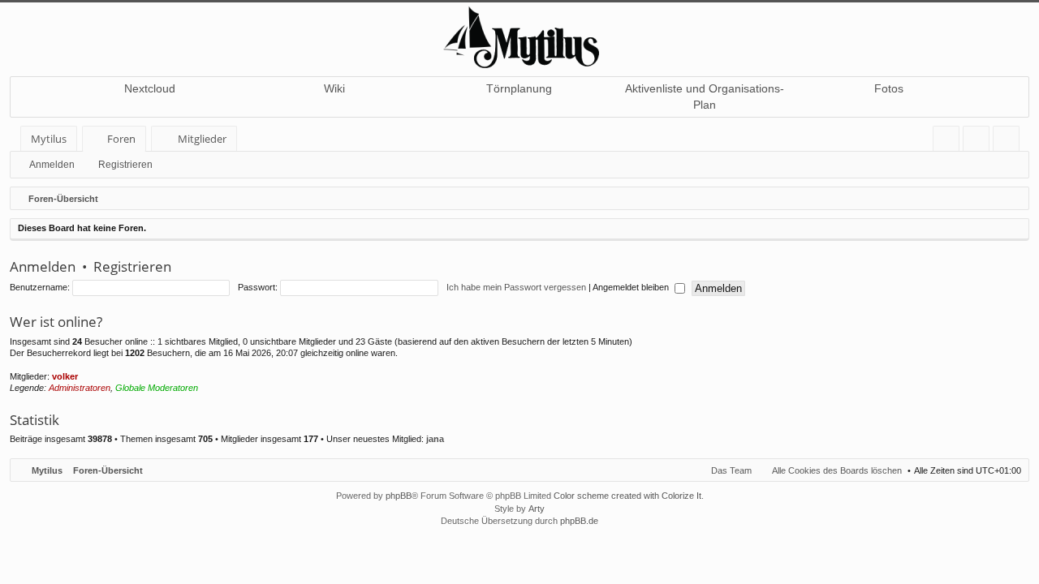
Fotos (888, 88)
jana (435, 439)
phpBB (399, 495)
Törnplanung (519, 88)
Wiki (334, 88)
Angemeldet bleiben (632, 287)
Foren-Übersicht (108, 470)
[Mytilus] (519, 35)
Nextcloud (149, 88)
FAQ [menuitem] (951, 141)
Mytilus (49, 138)
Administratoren (79, 388)
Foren (121, 138)
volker (65, 376)
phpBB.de (579, 521)
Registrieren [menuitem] (1009, 141)
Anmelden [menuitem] (979, 141)
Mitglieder (202, 138)
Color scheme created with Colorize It (627, 495)
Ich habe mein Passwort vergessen (516, 287)
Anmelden (52, 164)
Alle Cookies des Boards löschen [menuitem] (837, 470)
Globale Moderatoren (156, 388)
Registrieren (125, 164)
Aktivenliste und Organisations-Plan (704, 96)
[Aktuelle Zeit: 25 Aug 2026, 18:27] (1013, 199)
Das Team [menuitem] (731, 470)
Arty (536, 508)
